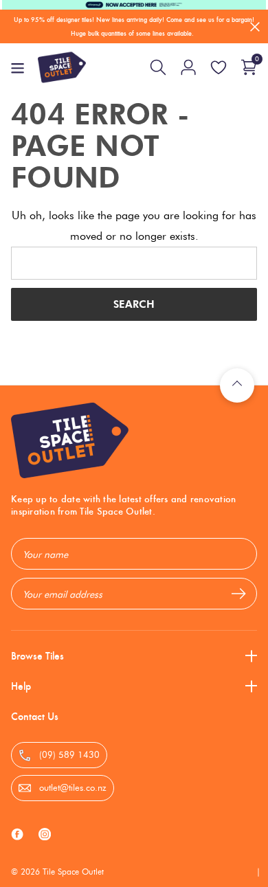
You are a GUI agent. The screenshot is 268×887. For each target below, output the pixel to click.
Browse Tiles (37, 655)
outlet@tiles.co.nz (71, 787)
